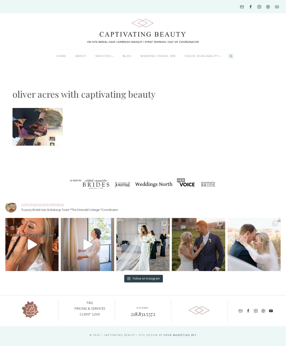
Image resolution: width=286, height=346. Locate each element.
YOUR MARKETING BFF (180, 335)
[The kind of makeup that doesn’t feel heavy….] (32, 244)
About (80, 56)
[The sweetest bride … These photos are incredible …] (143, 244)
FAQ (90, 302)
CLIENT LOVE (90, 314)
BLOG (127, 56)
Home (61, 56)
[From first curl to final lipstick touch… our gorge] (198, 244)
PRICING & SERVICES (89, 308)
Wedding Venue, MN (158, 56)
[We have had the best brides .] (87, 244)
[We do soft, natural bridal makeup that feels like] (254, 244)
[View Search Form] (231, 56)
